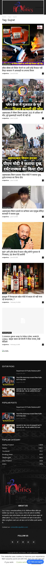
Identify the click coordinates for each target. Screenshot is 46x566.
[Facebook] (18, 542)
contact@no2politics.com (19, 527)
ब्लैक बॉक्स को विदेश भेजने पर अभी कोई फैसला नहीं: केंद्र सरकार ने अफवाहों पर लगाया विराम (22, 69)
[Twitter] (12, 542)
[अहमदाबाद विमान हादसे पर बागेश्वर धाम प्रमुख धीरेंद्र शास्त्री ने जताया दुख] (23, 197)
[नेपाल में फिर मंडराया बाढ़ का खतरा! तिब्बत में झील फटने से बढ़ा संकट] (8, 381)
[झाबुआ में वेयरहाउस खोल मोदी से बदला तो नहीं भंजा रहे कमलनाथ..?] (23, 278)
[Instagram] (23, 542)
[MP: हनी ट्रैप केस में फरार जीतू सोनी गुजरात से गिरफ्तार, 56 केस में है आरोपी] (23, 235)
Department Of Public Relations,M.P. (28, 371)
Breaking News (7, 64)
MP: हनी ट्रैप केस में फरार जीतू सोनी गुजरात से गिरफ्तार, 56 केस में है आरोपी (21, 253)
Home (4, 17)
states (4, 293)
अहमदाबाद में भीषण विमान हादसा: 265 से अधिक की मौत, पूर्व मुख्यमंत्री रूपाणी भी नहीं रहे (22, 114)
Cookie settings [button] (22, 562)
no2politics (5, 73)
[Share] (33, 542)
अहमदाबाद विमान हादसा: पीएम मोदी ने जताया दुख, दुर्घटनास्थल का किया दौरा (21, 176)
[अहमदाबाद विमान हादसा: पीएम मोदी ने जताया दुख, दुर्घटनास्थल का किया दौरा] (23, 148)
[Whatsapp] (28, 542)
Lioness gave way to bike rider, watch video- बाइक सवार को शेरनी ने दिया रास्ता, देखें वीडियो (21, 339)
